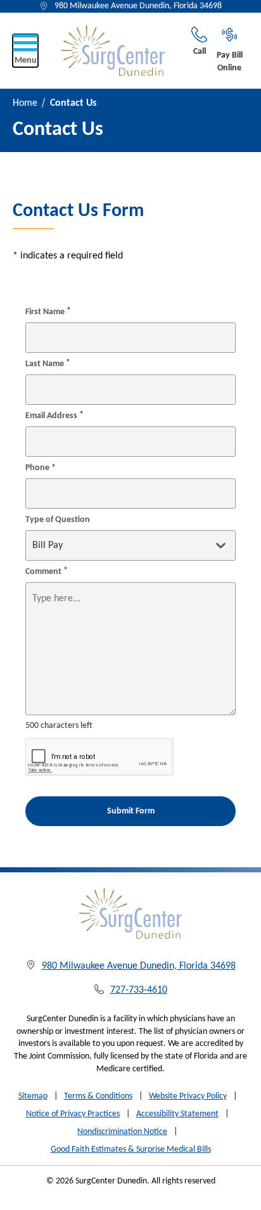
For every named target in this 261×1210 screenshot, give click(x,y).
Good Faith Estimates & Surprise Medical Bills (131, 1149)
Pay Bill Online (230, 62)
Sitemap (33, 1096)
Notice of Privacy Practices (73, 1114)
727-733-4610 (138, 990)
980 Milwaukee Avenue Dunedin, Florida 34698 (138, 6)
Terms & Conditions (98, 1096)
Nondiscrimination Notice (122, 1132)
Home (25, 103)
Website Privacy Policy (188, 1096)
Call (199, 51)
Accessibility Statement (177, 1114)
